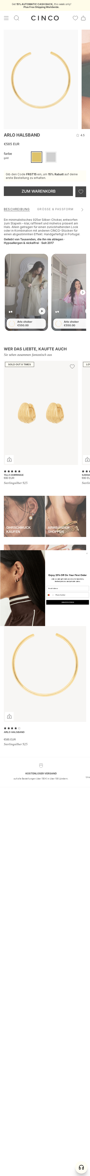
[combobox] (50, 594)
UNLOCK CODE (67, 602)
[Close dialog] (86, 553)
